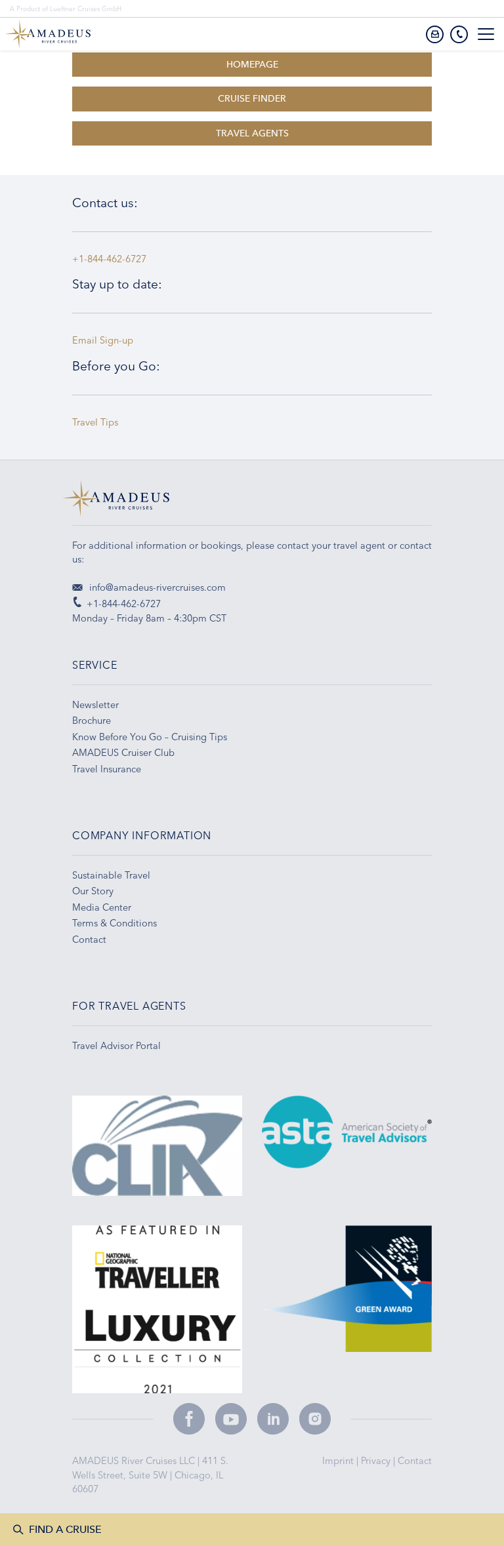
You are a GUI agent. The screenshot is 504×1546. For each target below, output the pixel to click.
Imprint (339, 1461)
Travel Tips (97, 422)
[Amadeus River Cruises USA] (252, 503)
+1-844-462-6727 (109, 259)
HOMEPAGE (252, 64)
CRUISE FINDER (252, 98)
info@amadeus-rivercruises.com (156, 587)
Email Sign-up (102, 340)
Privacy (377, 1461)
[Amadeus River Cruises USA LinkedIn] (273, 1419)
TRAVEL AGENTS (252, 133)
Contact (415, 1461)
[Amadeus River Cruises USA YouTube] (231, 1419)
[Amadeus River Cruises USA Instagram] (315, 1419)
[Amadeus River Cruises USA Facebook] (189, 1419)
